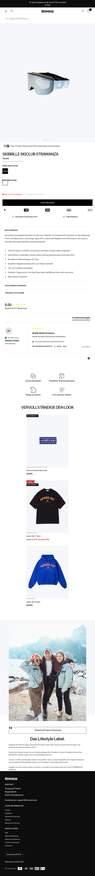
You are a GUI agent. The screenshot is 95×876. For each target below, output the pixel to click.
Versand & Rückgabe (14, 293)
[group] (18, 305)
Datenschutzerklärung (12, 839)
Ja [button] (54, 346)
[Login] (83, 11)
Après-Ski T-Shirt (33, 536)
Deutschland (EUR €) (14, 854)
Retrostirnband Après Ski (36, 470)
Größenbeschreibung (15, 286)
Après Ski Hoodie (33, 602)
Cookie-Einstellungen (12, 842)
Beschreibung (11, 230)
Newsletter (8, 813)
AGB (6, 833)
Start (6, 19)
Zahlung (8, 820)
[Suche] (11, 11)
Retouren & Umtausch (12, 823)
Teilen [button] (65, 346)
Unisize (5, 171)
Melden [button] (59, 346)
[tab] (81, 318)
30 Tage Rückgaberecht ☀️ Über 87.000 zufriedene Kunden (47, 3)
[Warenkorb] (88, 11)
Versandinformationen (12, 816)
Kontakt (7, 810)
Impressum (8, 846)
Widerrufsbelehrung (11, 836)
